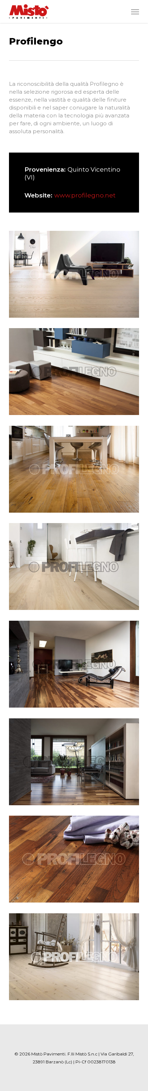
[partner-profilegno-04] (76, 568)
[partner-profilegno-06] (76, 763)
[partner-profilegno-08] (76, 958)
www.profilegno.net (85, 195)
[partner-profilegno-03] (76, 471)
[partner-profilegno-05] (76, 666)
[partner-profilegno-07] (76, 860)
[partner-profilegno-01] (76, 276)
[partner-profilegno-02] (76, 373)
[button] (135, 11)
